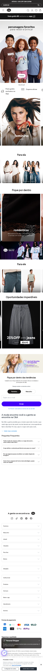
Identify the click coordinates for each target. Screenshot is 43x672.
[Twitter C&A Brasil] (26, 518)
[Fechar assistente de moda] (39, 640)
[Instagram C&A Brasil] (12, 518)
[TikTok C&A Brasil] (17, 518)
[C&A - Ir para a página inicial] (8, 10)
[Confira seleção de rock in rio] (21, 259)
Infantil (5, 539)
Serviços (5, 591)
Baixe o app (6, 597)
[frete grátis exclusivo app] (21, 19)
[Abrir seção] (25, 526)
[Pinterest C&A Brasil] (21, 518)
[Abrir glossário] (24, 569)
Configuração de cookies (10, 668)
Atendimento (6, 604)
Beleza (5, 559)
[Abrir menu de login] (32, 10)
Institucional (6, 577)
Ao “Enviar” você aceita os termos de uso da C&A (21, 408)
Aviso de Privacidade (16, 665)
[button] (28, 10)
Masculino (29, 391)
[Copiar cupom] (38, 5)
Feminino (14, 391)
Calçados (5, 546)
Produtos (5, 584)
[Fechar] (41, 664)
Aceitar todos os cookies (28, 668)
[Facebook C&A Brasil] (31, 518)
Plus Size (5, 552)
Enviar (21, 404)
